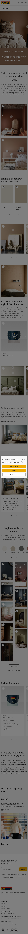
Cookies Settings (14, 474)
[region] (14, 467)
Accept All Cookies (14, 466)
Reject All (14, 470)
